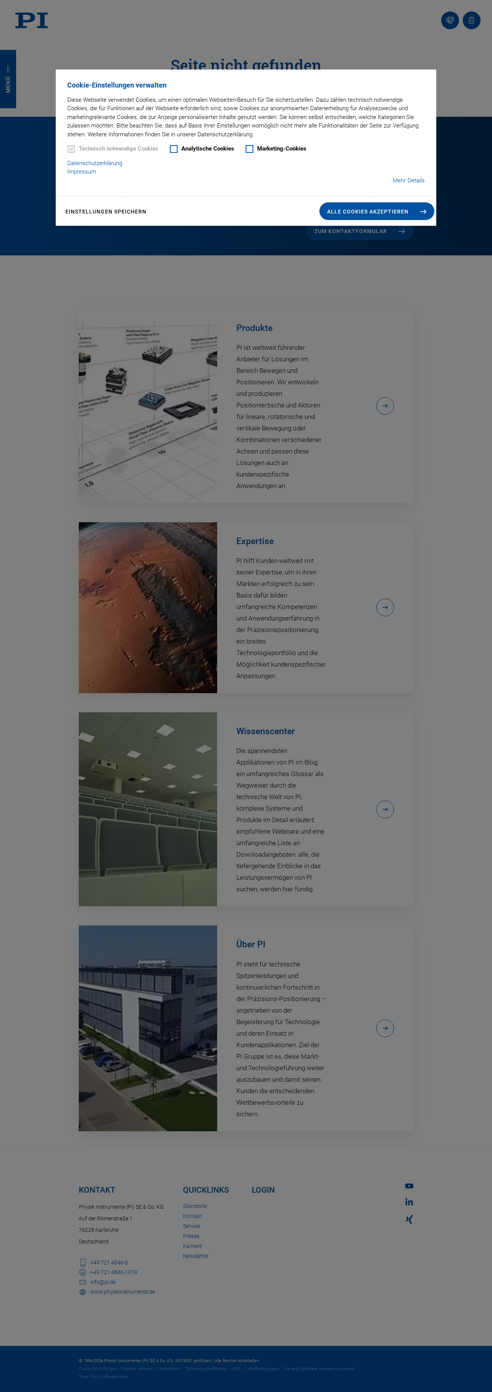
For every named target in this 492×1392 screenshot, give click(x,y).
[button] (376, 211)
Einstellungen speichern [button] (105, 212)
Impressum (81, 171)
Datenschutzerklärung (94, 163)
